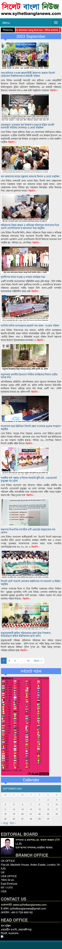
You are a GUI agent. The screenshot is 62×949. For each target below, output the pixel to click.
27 (22, 818)
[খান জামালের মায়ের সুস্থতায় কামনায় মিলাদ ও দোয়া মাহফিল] (25, 159)
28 (31, 818)
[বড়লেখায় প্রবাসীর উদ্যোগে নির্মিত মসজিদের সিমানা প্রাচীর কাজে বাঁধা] (25, 357)
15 (40, 809)
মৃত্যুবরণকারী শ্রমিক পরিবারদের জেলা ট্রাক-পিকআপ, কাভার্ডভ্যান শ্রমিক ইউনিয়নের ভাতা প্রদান (26, 634)
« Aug (4, 823)
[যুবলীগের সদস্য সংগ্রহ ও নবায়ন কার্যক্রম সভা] (25, 259)
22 (40, 813)
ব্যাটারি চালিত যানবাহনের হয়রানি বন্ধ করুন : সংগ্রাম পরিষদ (30, 325)
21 (31, 813)
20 (22, 813)
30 (48, 818)
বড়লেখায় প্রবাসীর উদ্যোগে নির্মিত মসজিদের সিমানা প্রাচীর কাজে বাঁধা (29, 375)
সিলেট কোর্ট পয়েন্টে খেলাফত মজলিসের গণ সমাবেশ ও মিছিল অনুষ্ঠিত (31, 582)
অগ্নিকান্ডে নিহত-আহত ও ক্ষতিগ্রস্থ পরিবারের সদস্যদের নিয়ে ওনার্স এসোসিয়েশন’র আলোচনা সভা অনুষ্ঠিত (30, 226)
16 (28, 660)
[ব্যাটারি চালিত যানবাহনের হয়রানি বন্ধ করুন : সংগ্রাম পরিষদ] (25, 308)
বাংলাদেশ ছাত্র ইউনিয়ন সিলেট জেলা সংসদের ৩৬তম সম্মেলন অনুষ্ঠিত (31, 427)
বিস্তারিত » (53, 90)
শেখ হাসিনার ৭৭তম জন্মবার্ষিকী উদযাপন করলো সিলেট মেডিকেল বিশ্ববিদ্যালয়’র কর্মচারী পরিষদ (28, 74)
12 (14, 809)
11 (5, 809)
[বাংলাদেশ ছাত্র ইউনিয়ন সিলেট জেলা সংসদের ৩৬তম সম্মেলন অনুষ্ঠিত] (25, 409)
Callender (31, 779)
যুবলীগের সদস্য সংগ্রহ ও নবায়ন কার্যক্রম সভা (23, 277)
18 (5, 813)
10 (57, 804)
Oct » (13, 823)
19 (14, 813)
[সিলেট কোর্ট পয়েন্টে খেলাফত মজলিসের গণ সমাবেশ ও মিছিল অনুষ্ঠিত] (25, 564)
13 (22, 809)
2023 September (31, 36)
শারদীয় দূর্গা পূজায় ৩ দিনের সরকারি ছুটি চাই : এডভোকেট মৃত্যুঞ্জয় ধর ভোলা (29, 479)
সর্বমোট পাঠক (31, 671)
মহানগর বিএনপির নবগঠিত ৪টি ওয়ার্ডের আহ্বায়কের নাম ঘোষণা (28, 530)
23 (48, 813)
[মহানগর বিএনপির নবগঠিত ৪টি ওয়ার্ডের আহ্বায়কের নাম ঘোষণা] (25, 512)
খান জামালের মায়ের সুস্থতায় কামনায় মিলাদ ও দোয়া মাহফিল (30, 176)
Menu (6, 22)
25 (5, 818)
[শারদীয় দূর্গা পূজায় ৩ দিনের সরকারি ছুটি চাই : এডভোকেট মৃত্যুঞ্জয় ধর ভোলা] (25, 460)
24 (57, 813)
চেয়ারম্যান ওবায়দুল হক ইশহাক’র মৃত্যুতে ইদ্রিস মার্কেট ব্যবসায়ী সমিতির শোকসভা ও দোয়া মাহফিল (27, 126)
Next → (38, 660)
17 (57, 809)
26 (14, 818)
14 (31, 809)
